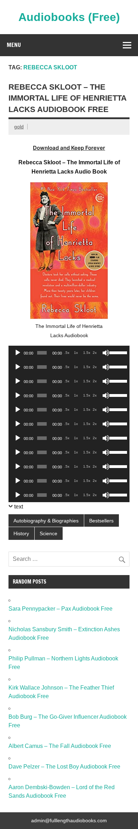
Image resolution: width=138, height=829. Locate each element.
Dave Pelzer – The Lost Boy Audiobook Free (64, 767)
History (21, 533)
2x (95, 353)
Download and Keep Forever (69, 147)
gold (19, 126)
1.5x (86, 353)
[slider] (117, 352)
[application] (69, 353)
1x (76, 353)
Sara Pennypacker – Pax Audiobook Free (60, 609)
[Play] (17, 352)
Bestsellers (101, 521)
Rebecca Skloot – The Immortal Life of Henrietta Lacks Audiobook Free (67, 98)
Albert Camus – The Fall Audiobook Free (59, 746)
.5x (66, 353)
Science (48, 533)
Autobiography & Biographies (46, 521)
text (18, 507)
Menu (14, 45)
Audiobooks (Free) (69, 17)
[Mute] (105, 352)
